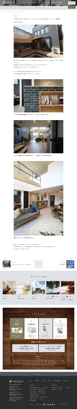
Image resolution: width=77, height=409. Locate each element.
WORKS (29, 2)
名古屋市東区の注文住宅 (34, 396)
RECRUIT (61, 2)
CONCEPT (40, 2)
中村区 (21, 360)
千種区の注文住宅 (41, 391)
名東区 (27, 360)
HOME (2, 11)
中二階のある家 (45, 387)
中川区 (17, 360)
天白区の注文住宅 (43, 396)
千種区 (24, 360)
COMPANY (47, 2)
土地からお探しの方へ (34, 398)
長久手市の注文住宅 (41, 393)
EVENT (34, 2)
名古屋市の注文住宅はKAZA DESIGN (15, 384)
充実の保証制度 (33, 400)
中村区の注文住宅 (33, 391)
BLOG (43, 380)
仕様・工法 (42, 398)
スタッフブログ (6, 11)
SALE (24, 2)
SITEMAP (31, 404)
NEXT (71, 258)
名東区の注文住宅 (33, 393)
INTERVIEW (54, 2)
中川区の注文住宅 (41, 389)
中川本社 (67, 387)
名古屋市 (14, 360)
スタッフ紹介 (58, 389)
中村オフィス (61, 387)
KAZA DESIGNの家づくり (35, 387)
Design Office (55, 387)
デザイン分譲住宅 (33, 389)
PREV (5, 258)
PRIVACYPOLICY (38, 404)
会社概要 (53, 389)
